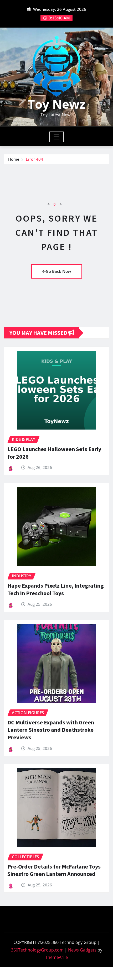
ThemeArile (56, 957)
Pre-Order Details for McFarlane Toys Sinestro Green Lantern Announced (54, 870)
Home (13, 159)
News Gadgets (82, 950)
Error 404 (34, 159)
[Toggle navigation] (56, 137)
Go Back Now (58, 271)
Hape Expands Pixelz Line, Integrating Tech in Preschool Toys (55, 589)
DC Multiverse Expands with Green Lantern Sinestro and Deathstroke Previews (50, 730)
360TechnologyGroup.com (37, 950)
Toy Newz (56, 104)
